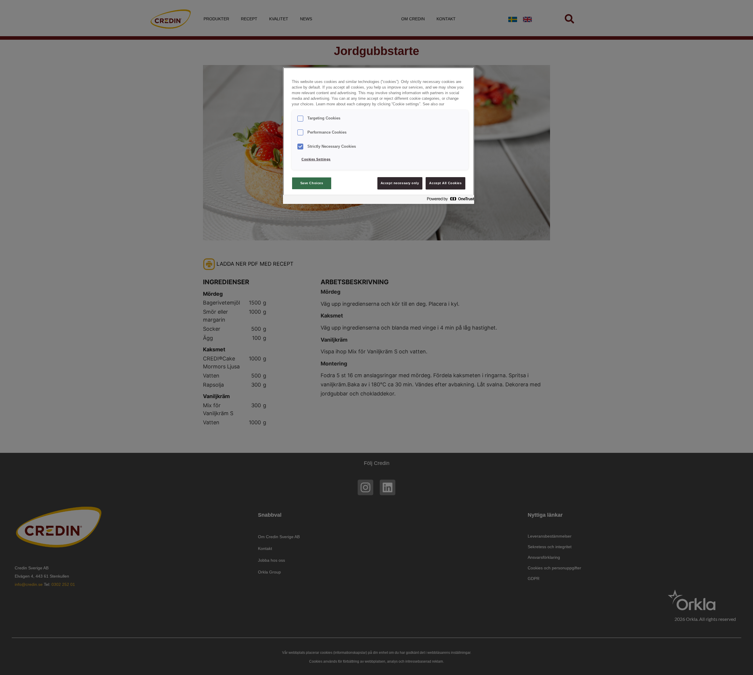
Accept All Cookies (445, 183)
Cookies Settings (316, 159)
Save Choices (311, 183)
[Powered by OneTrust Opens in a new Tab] (449, 200)
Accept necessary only (400, 183)
